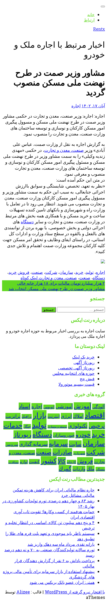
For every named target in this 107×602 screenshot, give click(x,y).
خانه (91, 14)
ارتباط (89, 20)
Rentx (99, 29)
